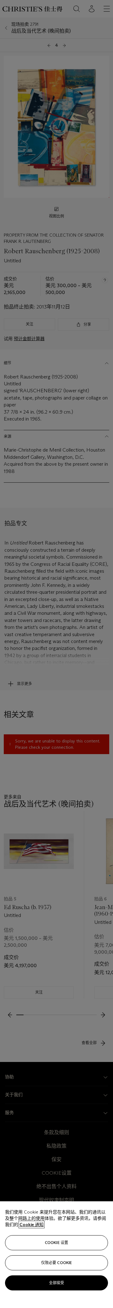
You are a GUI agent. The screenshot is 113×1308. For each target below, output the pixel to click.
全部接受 (56, 1282)
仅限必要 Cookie (56, 1262)
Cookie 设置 (56, 1242)
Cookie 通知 (31, 1224)
